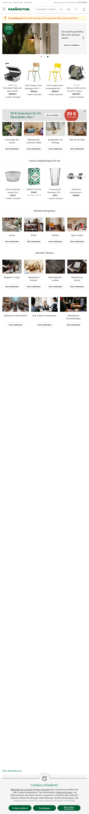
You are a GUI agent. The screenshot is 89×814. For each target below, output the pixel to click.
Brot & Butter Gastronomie (44, 315)
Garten (12, 235)
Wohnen (55, 235)
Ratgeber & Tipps (12, 277)
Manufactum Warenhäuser (15, 315)
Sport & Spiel (77, 235)
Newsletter (28, 2)
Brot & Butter (18, 2)
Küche (34, 235)
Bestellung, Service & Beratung (70, 2)
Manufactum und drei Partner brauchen (30, 789)
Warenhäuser (7, 2)
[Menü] (4, 9)
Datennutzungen (64, 792)
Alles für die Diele (77, 139)
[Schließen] (84, 111)
